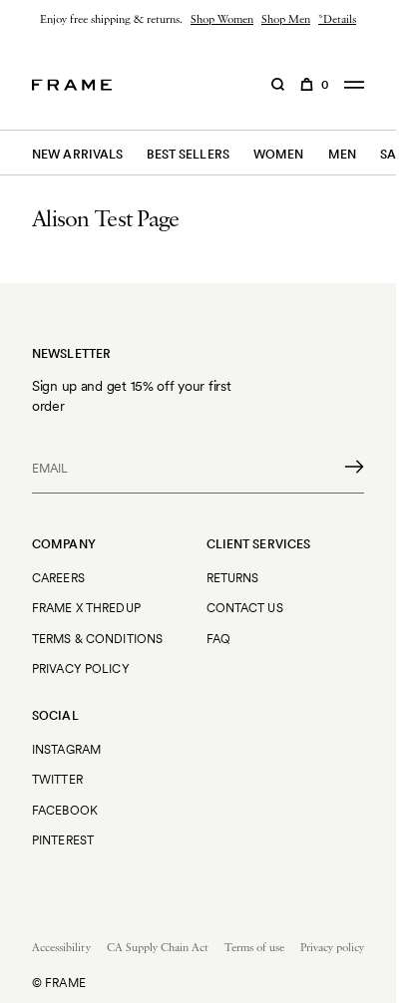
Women (278, 154)
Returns (232, 577)
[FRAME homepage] (72, 85)
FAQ (218, 638)
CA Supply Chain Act (157, 948)
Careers (58, 577)
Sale (395, 154)
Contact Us (244, 607)
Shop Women (222, 20)
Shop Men (285, 20)
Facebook (65, 810)
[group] (198, 20)
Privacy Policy (81, 668)
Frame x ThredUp (86, 607)
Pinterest (63, 840)
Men (342, 154)
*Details (337, 20)
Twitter (57, 779)
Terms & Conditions (97, 638)
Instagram (66, 749)
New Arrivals (77, 154)
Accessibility (61, 948)
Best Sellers (187, 154)
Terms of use (254, 948)
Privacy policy (332, 948)
